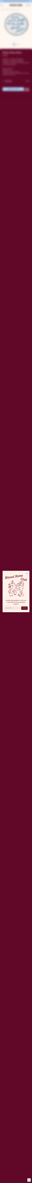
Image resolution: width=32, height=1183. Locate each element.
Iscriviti (24, 608)
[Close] (27, 573)
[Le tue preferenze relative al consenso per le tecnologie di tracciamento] (29, 1180)
